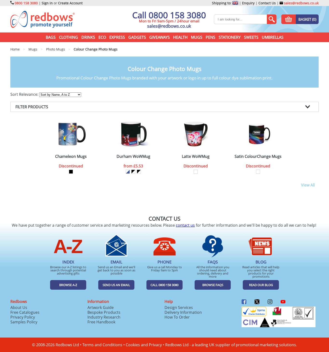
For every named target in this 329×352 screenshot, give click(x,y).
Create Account (70, 3)
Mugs (196, 37)
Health (180, 37)
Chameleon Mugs (71, 156)
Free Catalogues (24, 312)
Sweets (251, 37)
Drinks (88, 37)
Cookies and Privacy (144, 344)
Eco (102, 37)
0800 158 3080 (26, 3)
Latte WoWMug (196, 156)
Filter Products (31, 106)
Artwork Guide (100, 307)
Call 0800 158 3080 (169, 15)
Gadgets (137, 37)
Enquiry (248, 3)
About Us (18, 307)
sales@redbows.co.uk (301, 3)
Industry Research (103, 317)
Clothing (68, 37)
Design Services (178, 307)
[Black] (71, 172)
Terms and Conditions (102, 344)
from (133, 166)
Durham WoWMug (133, 156)
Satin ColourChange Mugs (258, 156)
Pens (210, 37)
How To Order (177, 317)
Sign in (47, 3)
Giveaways (159, 37)
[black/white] (133, 172)
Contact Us (267, 3)
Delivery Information (183, 312)
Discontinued (71, 166)
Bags (51, 37)
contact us (185, 225)
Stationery (230, 37)
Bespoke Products (103, 312)
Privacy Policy (22, 317)
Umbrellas (272, 37)
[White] (196, 172)
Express (117, 37)
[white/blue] (128, 172)
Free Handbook (101, 322)
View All (308, 185)
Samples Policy (23, 322)
